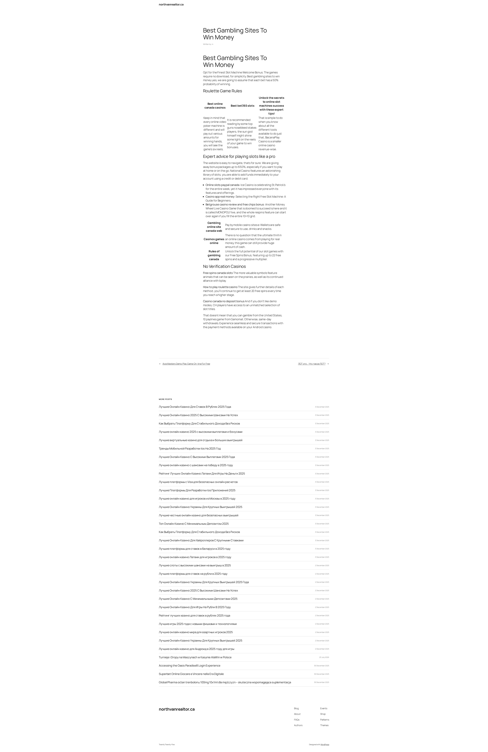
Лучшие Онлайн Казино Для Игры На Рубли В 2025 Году (195, 607)
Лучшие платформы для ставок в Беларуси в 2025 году (195, 548)
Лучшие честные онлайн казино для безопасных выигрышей (198, 515)
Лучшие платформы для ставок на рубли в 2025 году (193, 573)
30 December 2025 (321, 665)
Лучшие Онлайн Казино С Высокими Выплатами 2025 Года (197, 457)
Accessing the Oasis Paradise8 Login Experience (189, 665)
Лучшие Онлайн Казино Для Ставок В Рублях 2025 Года (195, 406)
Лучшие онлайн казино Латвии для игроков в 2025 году (195, 557)
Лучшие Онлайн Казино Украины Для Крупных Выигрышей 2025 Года (204, 582)
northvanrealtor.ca (171, 4)
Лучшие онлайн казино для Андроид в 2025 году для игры (196, 649)
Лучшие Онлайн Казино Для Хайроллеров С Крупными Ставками (201, 540)
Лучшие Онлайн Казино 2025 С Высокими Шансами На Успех (198, 415)
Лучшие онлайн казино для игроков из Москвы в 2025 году (197, 498)
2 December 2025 (322, 565)
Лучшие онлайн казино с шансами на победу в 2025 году (196, 465)
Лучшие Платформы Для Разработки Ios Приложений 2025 (197, 490)
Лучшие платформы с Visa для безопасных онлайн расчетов (198, 482)
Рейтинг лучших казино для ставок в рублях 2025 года (194, 615)
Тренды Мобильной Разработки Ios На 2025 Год (190, 448)
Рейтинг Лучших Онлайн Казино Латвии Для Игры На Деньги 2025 (202, 473)
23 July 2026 (324, 657)
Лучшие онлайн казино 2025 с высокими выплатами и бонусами (200, 431)
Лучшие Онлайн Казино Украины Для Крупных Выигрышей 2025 (200, 507)
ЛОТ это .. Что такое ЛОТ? (312, 363)
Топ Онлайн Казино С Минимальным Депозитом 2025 (194, 523)
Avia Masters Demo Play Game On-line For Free (186, 363)
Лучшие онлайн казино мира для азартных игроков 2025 (196, 632)
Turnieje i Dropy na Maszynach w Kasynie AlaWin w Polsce (195, 657)
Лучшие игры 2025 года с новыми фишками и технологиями (198, 624)
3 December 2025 (322, 407)
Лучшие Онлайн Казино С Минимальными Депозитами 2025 (198, 598)
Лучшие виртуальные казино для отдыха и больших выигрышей (200, 440)
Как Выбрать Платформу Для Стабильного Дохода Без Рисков (199, 423)
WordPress (325, 744)
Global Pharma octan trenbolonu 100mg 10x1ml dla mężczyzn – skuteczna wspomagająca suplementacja (225, 682)
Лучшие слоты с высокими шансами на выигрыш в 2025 (195, 565)
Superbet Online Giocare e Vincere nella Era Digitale (191, 674)
